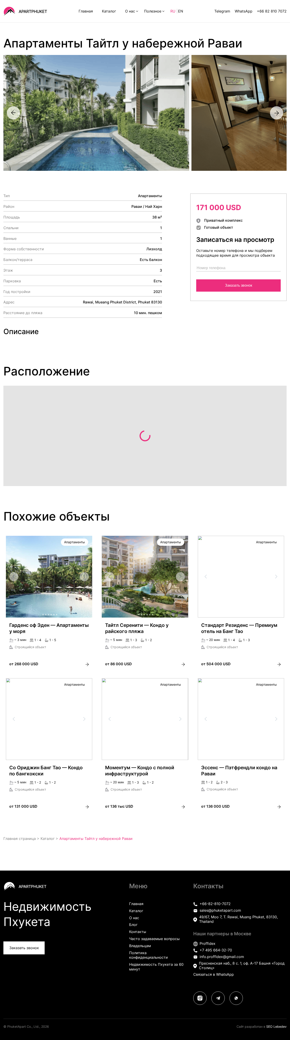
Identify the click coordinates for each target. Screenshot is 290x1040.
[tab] (43, 614)
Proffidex (207, 943)
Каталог (109, 11)
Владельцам (140, 945)
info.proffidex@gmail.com (222, 956)
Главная (86, 11)
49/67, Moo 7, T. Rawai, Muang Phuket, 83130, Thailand (238, 919)
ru (173, 11)
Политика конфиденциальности (148, 955)
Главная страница (19, 838)
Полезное (152, 11)
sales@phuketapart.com (220, 910)
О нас (130, 11)
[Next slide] (276, 113)
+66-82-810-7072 (215, 903)
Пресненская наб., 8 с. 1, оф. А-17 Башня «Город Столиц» (242, 965)
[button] (49, 602)
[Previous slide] (13, 113)
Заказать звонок (238, 285)
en (180, 11)
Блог (133, 924)
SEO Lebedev (276, 1026)
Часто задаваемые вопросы (154, 938)
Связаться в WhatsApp (213, 974)
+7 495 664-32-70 (216, 950)
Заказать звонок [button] (24, 948)
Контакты (137, 931)
